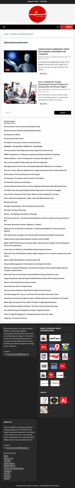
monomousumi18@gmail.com (17, 354)
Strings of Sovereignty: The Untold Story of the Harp (24, 206)
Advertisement (9, 463)
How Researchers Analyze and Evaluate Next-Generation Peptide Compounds (34, 235)
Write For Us (8, 458)
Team (6, 456)
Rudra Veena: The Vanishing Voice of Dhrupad (22, 174)
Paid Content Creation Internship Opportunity (22, 126)
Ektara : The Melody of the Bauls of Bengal (20, 214)
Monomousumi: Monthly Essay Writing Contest (22, 130)
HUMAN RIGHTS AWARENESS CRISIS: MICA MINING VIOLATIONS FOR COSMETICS (20, 61)
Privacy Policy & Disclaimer (14, 468)
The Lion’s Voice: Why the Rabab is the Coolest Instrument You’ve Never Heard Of (35, 170)
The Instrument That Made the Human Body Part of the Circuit (28, 150)
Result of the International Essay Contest (20, 282)
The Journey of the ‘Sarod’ (14, 138)
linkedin (7, 478)
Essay (7, 70)
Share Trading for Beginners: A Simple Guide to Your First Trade (28, 314)
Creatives (7, 461)
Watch (69, 27)
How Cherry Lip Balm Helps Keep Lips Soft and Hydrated (25, 162)
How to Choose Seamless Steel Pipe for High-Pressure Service (27, 290)
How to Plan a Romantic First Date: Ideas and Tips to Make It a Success (31, 194)
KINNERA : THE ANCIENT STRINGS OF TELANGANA (23, 146)
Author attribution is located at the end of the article (54, 57)
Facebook (7, 476)
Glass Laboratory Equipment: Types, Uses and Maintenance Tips (29, 198)
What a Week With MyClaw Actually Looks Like (22, 260)
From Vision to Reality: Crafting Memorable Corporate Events (27, 249)
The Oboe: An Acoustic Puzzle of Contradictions (22, 142)
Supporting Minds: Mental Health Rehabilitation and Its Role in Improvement (34, 278)
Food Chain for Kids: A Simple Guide (18, 286)
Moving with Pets (10, 202)
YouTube (7, 473)
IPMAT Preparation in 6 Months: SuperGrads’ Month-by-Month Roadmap (32, 154)
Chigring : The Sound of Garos (15, 318)
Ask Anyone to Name (12, 134)
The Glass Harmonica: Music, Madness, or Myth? (23, 224)
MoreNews (45, 486)
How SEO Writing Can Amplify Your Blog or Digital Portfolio (27, 310)
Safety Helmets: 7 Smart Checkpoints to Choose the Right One (28, 158)
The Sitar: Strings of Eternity (15, 210)
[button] (4, 27)
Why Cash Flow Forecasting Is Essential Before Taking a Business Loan (31, 274)
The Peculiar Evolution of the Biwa (17, 182)
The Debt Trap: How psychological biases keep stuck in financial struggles (32, 190)
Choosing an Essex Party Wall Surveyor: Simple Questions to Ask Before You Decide (36, 298)
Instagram (8, 471)
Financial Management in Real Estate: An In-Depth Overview (27, 264)
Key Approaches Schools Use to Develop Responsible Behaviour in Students (33, 166)
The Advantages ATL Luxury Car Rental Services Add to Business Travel (31, 294)
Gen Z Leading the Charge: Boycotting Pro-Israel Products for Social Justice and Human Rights (20, 93)
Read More (44, 74)
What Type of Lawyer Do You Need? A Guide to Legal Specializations (30, 302)
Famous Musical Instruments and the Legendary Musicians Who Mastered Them (35, 186)
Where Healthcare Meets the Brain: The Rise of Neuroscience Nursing (31, 306)
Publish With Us (10, 466)
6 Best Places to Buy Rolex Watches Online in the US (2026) (26, 239)
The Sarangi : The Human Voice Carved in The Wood (24, 178)
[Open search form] (57, 27)
